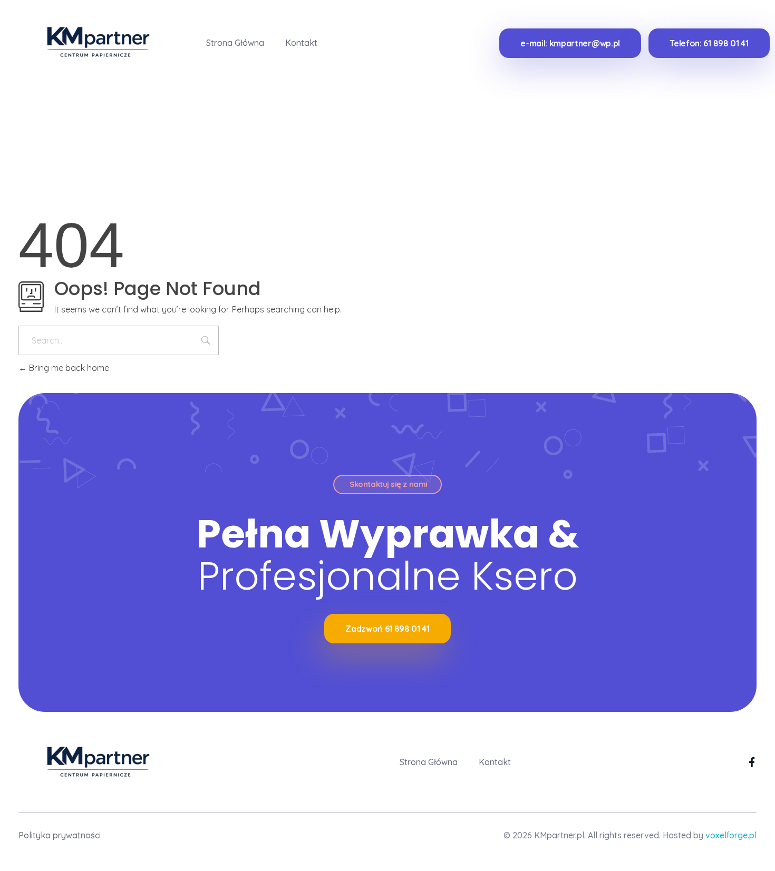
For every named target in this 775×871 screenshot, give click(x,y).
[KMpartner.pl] (91, 40)
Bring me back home (68, 368)
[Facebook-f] (752, 762)
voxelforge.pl (731, 835)
